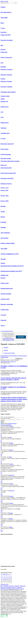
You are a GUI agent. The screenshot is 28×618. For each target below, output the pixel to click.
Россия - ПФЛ (4, 201)
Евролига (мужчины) (7, 40)
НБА (2, 45)
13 (6, 577)
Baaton (11, 513)
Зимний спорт (4, 275)
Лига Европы (4, 238)
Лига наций (4, 248)
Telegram (17, 586)
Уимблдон (3, 128)
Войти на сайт (4, 1)
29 (4, 574)
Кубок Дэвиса (4, 149)
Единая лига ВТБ (6, 34)
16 (11, 577)
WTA (2, 117)
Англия (3, 211)
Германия (3, 222)
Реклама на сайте (11, 587)
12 (4, 577)
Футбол (3, 187)
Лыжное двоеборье (6, 293)
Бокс (2, 62)
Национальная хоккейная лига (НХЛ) (11, 271)
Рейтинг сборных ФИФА (8, 243)
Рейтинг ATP (4, 101)
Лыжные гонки (5, 96)
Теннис (3, 98)
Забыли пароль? (12, 423)
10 (1, 577)
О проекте (19, 587)
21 (8, 579)
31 (8, 574)
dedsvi (10, 527)
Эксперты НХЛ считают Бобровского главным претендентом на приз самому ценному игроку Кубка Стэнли (14, 399)
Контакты (3, 587)
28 (3, 574)
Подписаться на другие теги (8, 361)
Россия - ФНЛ (4, 195)
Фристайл (3, 320)
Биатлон (3, 49)
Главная (3, 7)
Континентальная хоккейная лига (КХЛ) (12, 266)
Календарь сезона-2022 (7, 178)
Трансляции (4, 17)
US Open (3, 138)
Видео (2, 23)
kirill (10, 437)
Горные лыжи (5, 283)
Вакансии (22, 586)
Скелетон (3, 315)
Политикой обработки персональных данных (8, 339)
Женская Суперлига (6, 74)
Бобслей (3, 277)
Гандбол (3, 78)
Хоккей (3, 263)
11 (3, 577)
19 (4, 579)
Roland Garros (5, 122)
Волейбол (3, 66)
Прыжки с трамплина (7, 304)
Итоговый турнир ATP (7, 143)
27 (1, 574)
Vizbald (11, 426)
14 (8, 577)
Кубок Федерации (6, 154)
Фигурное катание (6, 158)
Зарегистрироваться (6, 424)
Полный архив (4, 584)
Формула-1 (4, 165)
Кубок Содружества (6, 57)
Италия (3, 216)
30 (6, 574)
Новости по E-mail (9, 586)
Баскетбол (3, 32)
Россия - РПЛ (4, 190)
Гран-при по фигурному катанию (10, 161)
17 (1, 579)
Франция (3, 227)
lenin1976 (11, 475)
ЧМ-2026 (3, 259)
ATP (2, 112)
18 (3, 579)
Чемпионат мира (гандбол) (8, 92)
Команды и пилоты (6, 183)
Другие (3, 325)
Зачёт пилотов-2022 (6, 167)
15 (9, 577)
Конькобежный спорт (7, 288)
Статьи (3, 28)
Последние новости (6, 12)
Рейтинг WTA (4, 106)
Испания (3, 206)
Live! (7, 187)
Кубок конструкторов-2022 (8, 173)
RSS (2, 586)
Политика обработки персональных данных (12, 588)
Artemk (11, 483)
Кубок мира (4, 52)
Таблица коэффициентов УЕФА (10, 254)
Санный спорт (5, 309)
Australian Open (5, 133)
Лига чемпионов (5, 232)
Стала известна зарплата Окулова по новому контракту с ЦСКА (13, 378)
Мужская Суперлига (6, 69)
